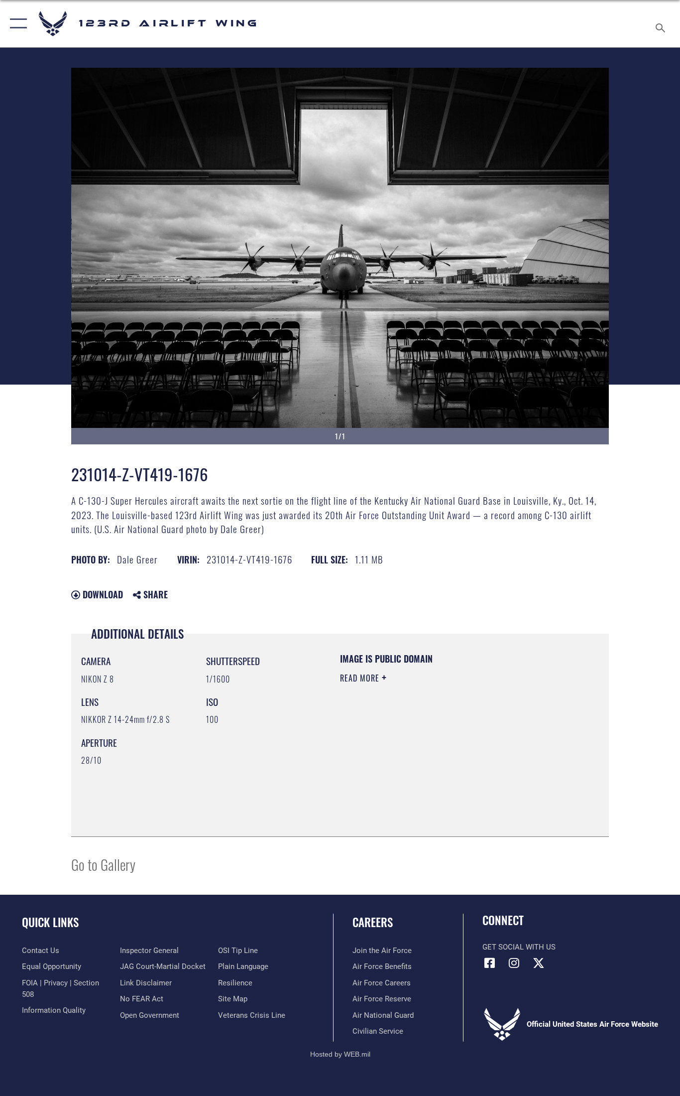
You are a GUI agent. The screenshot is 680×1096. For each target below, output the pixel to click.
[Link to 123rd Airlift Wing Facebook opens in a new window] (489, 963)
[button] (16, 23)
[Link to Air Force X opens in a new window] (538, 963)
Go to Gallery (103, 864)
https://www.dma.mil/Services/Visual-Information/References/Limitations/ (456, 755)
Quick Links (50, 922)
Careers (372, 922)
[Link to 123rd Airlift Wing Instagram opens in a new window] (514, 963)
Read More (361, 678)
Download (101, 594)
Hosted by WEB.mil (340, 1054)
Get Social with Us (519, 947)
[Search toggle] (662, 23)
